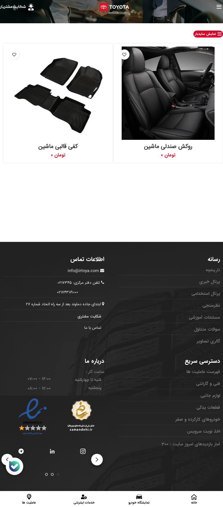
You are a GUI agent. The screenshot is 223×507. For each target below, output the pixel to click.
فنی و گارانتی (208, 383)
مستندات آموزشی (204, 317)
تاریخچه (213, 270)
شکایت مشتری (89, 316)
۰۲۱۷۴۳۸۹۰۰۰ (67, 292)
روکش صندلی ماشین (168, 146)
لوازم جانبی (210, 395)
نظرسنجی (211, 305)
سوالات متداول (207, 329)
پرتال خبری (209, 281)
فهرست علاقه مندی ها (124, 54)
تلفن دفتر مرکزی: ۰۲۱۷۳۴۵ (79, 283)
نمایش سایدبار (205, 34)
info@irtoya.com (83, 271)
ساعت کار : (95, 372)
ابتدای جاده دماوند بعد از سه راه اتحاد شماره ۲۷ (64, 304)
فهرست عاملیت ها (203, 371)
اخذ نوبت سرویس (203, 431)
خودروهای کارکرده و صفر (197, 419)
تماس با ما (92, 328)
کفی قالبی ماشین (58, 146)
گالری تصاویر (208, 341)
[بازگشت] (215, 19)
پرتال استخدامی (205, 293)
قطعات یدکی (208, 407)
